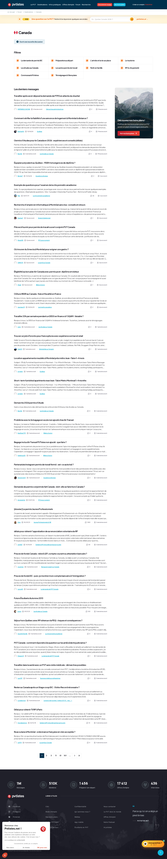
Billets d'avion (40, 285)
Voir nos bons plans (127, 133)
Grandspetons (22, 723)
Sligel (19, 285)
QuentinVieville (22, 634)
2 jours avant (103, 218)
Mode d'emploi (51, 812)
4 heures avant (102, 131)
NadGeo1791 (22, 433)
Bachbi (20, 154)
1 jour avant (103, 176)
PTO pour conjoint (44, 240)
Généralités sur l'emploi (46, 349)
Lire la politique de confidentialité (15, 840)
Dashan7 (20, 218)
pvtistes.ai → (142, 19)
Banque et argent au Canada (50, 567)
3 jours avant (103, 263)
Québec (39, 131)
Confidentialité (80, 806)
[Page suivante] (74, 755)
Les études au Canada (47, 154)
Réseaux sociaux (52, 827)
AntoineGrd (21, 500)
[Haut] (161, 853)
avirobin (20, 371)
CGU (47, 806)
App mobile (79, 822)
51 (60, 755)
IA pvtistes (108, 827)
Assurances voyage (104, 4)
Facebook (16, 806)
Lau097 (20, 678)
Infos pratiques (55, 5)
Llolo (19, 327)
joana (19, 611)
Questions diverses (42, 176)
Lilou (19, 522)
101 (65, 755)
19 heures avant (102, 154)
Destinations (42, 5)
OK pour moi (42, 847)
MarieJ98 (20, 240)
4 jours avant (103, 285)
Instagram (17, 812)
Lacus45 (20, 589)
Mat (19, 196)
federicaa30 (22, 455)
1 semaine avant (102, 327)
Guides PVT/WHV (52, 822)
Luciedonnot (22, 700)
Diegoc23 (21, 656)
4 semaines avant (101, 723)
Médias (77, 817)
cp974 (20, 742)
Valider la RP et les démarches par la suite (48, 544)
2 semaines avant (101, 411)
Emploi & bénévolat (44, 218)
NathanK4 (21, 131)
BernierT (20, 176)
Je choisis (26, 847)
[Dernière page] (79, 755)
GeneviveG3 (22, 478)
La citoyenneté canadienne (41, 196)
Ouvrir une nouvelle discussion (31, 42)
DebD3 (20, 349)
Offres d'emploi (68, 5)
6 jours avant (103, 307)
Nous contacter (110, 806)
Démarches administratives (54, 109)
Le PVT (33, 5)
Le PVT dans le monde (112, 812)
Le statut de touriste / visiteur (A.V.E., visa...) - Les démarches (58, 700)
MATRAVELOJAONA (24, 109)
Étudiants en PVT (81, 827)
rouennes (21, 567)
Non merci (10, 847)
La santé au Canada (44, 263)
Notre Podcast (109, 822)
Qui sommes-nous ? (82, 812)
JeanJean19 (21, 307)
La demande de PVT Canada (49, 589)
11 (56, 755)
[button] (4, 855)
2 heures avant (102, 109)
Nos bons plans (120, 4)
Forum (78, 5)
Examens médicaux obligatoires (50, 678)
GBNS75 (20, 263)
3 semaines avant (101, 589)
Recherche (86, 5)
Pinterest (16, 817)
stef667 (20, 544)
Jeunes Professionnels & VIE (42, 522)
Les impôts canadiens (45, 307)
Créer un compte (138, 5)
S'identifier (148, 5)
